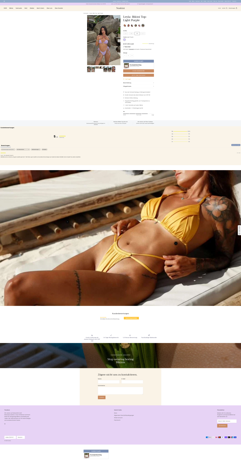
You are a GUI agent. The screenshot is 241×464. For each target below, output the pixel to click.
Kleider (205, 1)
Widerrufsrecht (118, 417)
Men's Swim (209, 1)
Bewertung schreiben (236, 145)
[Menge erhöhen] (131, 55)
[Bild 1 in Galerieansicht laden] (103, 40)
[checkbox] (44, 149)
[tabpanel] (120, 156)
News (115, 413)
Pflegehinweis (127, 86)
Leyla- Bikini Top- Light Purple (96, 13)
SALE (202, 1)
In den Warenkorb (138, 71)
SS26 (190, 1)
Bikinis (193, 1)
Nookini (9, 440)
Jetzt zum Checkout (138, 75)
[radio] (124, 25)
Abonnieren (222, 425)
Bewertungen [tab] (5, 145)
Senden (102, 397)
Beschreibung (127, 83)
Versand (131, 49)
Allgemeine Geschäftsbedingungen (124, 415)
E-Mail (123, 379)
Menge (125, 53)
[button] (181, 131)
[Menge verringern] (124, 55)
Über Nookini (220, 1)
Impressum (117, 420)
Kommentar (101, 385)
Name (99, 379)
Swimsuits (197, 1)
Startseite (85, 13)
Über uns (215, 1)
